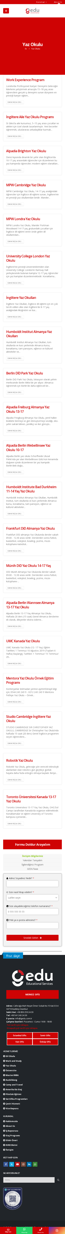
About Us (58, 2)
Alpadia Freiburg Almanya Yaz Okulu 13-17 (27, 409)
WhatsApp (35, 1164)
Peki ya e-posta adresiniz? (23, 920)
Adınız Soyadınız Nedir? (21, 878)
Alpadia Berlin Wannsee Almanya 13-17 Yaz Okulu (30, 604)
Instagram (23, 1164)
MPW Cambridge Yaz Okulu (26, 185)
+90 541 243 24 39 (19, 1015)
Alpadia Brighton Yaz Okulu (26, 151)
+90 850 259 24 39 (25, 1012)
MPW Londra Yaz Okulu (23, 219)
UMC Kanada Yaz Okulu (23, 641)
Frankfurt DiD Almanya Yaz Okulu (30, 528)
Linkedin (29, 1164)
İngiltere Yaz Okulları (21, 297)
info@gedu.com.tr (23, 1018)
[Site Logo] (32, 10)
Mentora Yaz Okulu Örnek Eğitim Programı (30, 680)
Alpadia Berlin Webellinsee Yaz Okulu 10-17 (28, 447)
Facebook (5, 1164)
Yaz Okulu (10, 1065)
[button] (6, 10)
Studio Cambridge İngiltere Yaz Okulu (28, 718)
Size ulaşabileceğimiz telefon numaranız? (31, 906)
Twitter (11, 1164)
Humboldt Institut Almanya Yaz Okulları (29, 333)
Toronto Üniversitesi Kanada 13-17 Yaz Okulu (31, 799)
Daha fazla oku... (15, 102)
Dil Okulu (10, 1056)
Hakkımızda (11, 1121)
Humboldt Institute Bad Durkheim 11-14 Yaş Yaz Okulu (31, 489)
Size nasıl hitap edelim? (21, 892)
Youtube (17, 1164)
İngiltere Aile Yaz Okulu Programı (30, 117)
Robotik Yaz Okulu (19, 760)
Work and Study (13, 1061)
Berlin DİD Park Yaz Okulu (24, 373)
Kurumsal (40, 2)
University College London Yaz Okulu (28, 258)
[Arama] (58, 1180)
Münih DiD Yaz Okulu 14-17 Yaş (28, 565)
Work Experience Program (25, 80)
